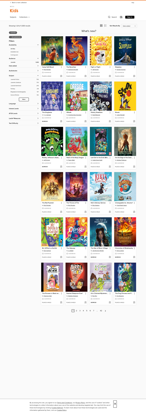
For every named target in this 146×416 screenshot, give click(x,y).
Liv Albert (70, 251)
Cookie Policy (61, 410)
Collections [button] (23, 17)
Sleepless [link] (118, 67)
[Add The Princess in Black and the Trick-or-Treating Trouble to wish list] (61, 302)
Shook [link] (117, 112)
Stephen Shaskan (73, 296)
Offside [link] (68, 112)
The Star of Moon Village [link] (99, 248)
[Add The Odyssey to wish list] (85, 257)
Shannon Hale (48, 296)
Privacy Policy (80, 403)
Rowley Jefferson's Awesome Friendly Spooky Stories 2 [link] (51, 158)
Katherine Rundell (73, 69)
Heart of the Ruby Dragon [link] (75, 158)
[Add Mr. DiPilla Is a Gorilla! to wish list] (61, 257)
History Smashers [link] (96, 112)
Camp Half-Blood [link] (48, 67)
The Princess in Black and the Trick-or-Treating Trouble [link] (51, 293)
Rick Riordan (47, 69)
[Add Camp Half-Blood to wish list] (61, 76)
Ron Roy (94, 296)
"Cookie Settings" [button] (57, 408)
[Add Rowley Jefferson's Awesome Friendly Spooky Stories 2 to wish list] (61, 167)
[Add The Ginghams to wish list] (61, 121)
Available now (14, 52)
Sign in (129, 17)
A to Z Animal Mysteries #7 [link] (100, 293)
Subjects (13, 17)
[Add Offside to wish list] (85, 121)
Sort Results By (115, 26)
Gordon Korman (121, 69)
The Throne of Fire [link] (72, 203)
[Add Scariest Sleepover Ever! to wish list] (85, 302)
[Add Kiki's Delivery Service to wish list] (110, 212)
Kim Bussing (120, 296)
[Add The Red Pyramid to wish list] (61, 212)
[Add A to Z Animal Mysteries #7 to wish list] (110, 302)
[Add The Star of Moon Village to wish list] (110, 257)
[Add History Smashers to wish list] (110, 121)
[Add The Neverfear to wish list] (85, 76)
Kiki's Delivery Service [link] (98, 203)
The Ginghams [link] (47, 112)
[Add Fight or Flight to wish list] (110, 76)
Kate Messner (96, 115)
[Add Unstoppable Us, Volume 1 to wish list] (134, 212)
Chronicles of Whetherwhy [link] (124, 248)
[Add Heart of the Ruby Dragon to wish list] (85, 167)
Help (132, 2)
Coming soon (14, 55)
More (23, 99)
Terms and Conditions (64, 403)
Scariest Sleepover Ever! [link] (74, 293)
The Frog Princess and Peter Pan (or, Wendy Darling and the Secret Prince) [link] (124, 293)
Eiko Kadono (95, 205)
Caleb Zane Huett (97, 160)
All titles (13, 49)
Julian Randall (121, 115)
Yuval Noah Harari (122, 205)
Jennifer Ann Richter (98, 251)
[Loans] (121, 17)
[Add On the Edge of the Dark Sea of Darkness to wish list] (134, 167)
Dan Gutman (47, 251)
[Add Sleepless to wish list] (134, 76)
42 (101, 311)
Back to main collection (19, 3)
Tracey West (71, 160)
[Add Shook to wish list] (134, 121)
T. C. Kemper (47, 115)
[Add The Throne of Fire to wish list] (85, 212)
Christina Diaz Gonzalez (74, 115)
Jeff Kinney (95, 69)
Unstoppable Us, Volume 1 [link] (124, 203)
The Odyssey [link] (70, 248)
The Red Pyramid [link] (48, 203)
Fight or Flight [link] (95, 67)
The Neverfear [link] (71, 67)
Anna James (120, 251)
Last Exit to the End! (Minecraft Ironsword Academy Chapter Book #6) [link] (100, 158)
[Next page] (105, 311)
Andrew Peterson (121, 160)
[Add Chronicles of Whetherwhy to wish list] (134, 257)
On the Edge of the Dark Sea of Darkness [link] (124, 158)
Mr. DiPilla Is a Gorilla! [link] (49, 248)
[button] (112, 17)
